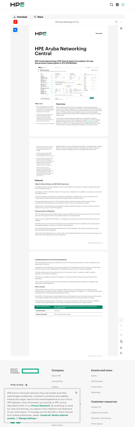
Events (94, 376)
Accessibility (57, 381)
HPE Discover (97, 381)
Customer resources (104, 401)
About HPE (56, 376)
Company (58, 370)
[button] (76, 393)
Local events (96, 387)
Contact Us (96, 407)
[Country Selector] (117, 4)
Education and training (101, 418)
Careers (55, 387)
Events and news (101, 370)
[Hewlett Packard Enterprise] (17, 4)
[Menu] (123, 4)
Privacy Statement (40, 405)
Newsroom (95, 392)
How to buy (17, 384)
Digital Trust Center (99, 412)
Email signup (97, 424)
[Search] (111, 4)
